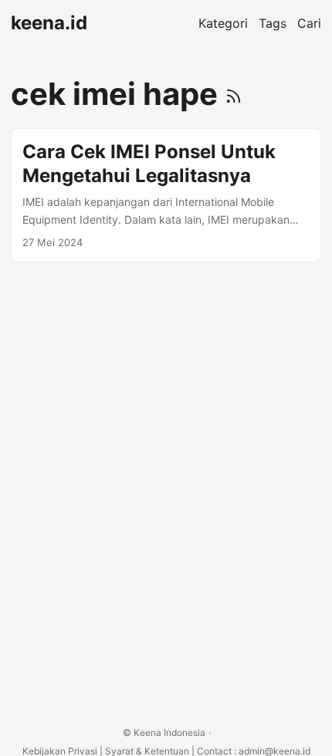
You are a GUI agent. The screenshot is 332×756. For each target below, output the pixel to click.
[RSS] (233, 94)
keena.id (49, 23)
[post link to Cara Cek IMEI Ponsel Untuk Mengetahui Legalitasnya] (166, 195)
